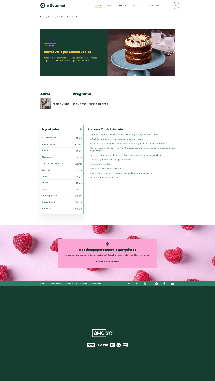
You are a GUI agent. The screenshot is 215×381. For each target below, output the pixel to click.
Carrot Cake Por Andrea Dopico (69, 17)
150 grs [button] (79, 151)
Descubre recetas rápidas (107, 261)
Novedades (96, 283)
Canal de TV (71, 283)
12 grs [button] (79, 170)
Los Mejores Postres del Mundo (90, 103)
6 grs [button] (79, 157)
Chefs (42, 283)
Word (84, 144)
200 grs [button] (78, 163)
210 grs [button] (79, 138)
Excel (84, 141)
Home (42, 17)
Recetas (51, 17)
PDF (84, 138)
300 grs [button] (78, 202)
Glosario (83, 283)
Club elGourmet (56, 283)
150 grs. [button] (78, 144)
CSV (84, 135)
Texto (85, 133)
